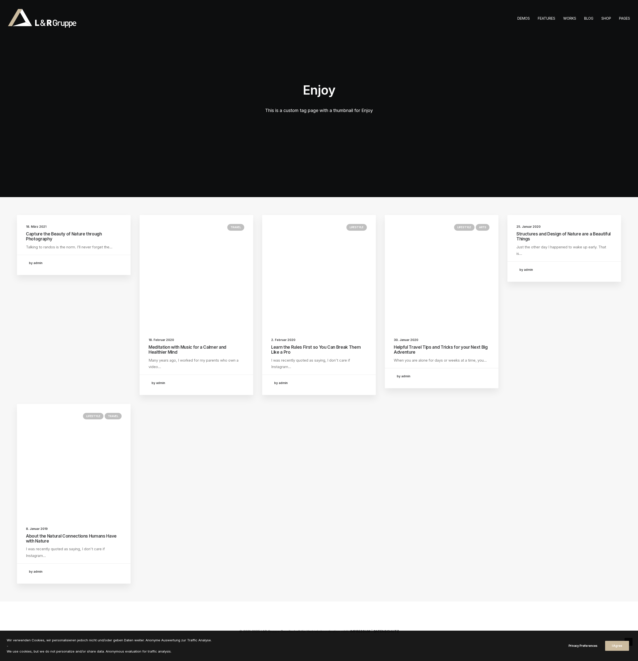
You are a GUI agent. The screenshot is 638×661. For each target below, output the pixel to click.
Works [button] (569, 18)
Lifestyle (357, 227)
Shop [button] (606, 18)
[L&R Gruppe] (42, 18)
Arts (482, 227)
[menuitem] (525, 18)
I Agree (617, 646)
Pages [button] (624, 18)
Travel (236, 227)
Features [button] (546, 18)
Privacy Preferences (582, 646)
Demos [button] (523, 18)
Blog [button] (588, 18)
